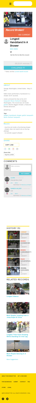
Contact (23, 381)
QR (17, 149)
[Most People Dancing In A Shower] (18, 346)
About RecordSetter (9, 376)
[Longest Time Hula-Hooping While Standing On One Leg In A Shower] (18, 327)
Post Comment (25, 173)
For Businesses (7, 381)
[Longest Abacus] (18, 288)
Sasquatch (16, 117)
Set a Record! (22, 376)
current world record (21, 71)
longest (6, 115)
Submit (16, 381)
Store (4, 387)
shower (19, 115)
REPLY (16, 183)
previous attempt (26, 185)
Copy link (9, 145)
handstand (12, 115)
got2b (5, 105)
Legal (9, 387)
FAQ (29, 381)
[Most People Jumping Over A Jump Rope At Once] (18, 308)
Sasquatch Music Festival (12, 101)
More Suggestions (12, 359)
